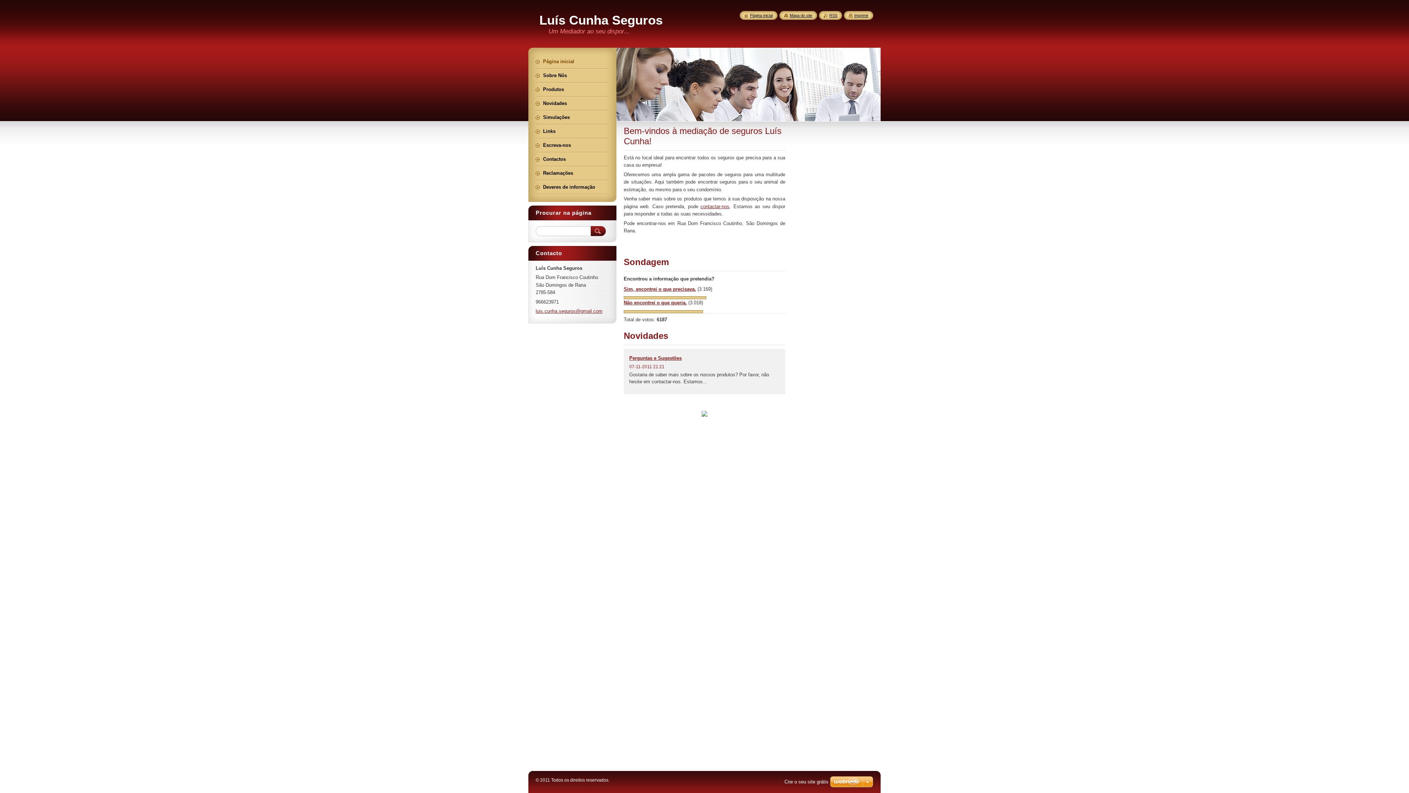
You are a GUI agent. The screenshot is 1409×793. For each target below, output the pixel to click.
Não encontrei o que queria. (655, 302)
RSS (833, 15)
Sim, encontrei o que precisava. (660, 289)
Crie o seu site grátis (806, 782)
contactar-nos (714, 206)
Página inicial (761, 15)
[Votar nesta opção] (665, 297)
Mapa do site (801, 15)
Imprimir (861, 15)
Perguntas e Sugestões (655, 358)
